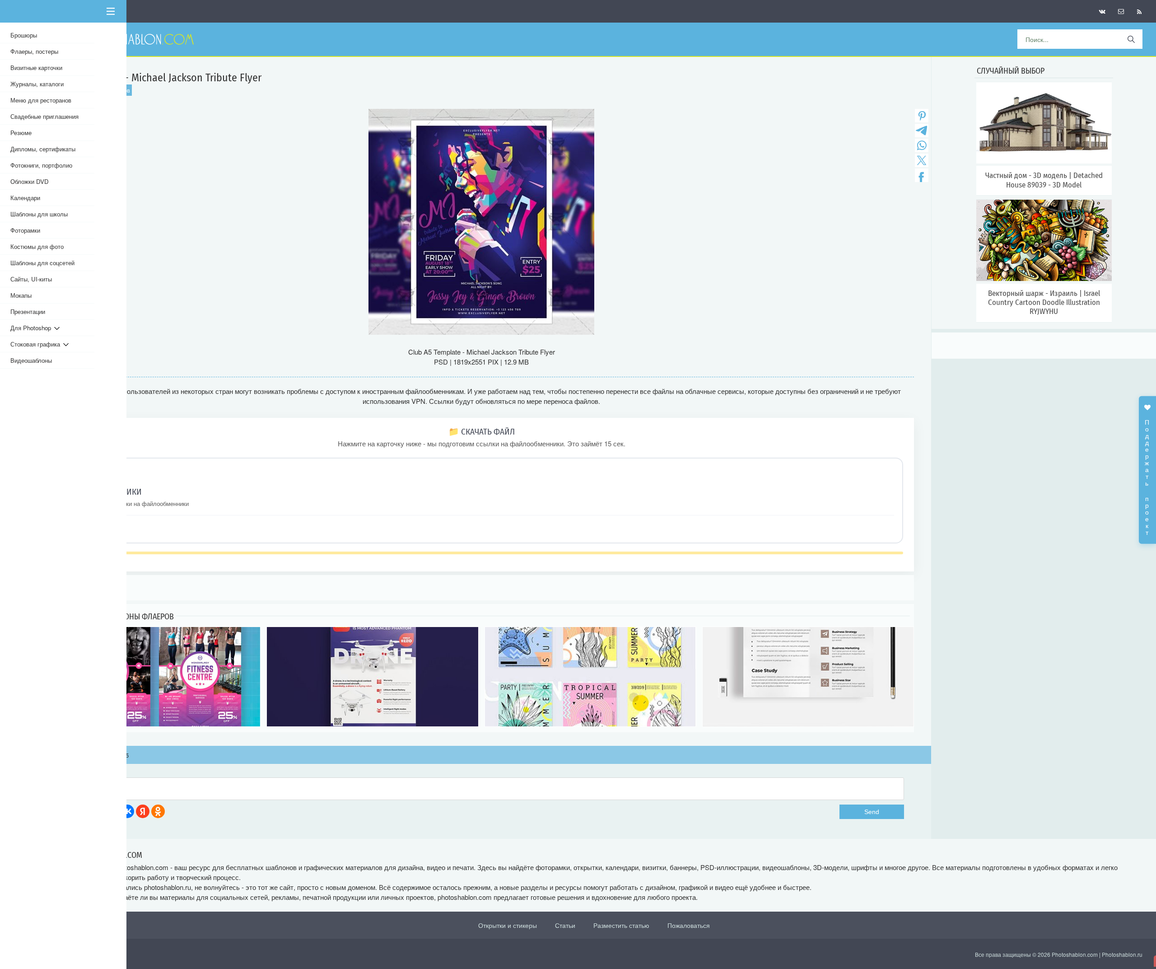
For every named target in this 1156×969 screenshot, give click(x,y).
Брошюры (23, 35)
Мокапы (21, 295)
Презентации (27, 311)
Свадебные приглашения (44, 116)
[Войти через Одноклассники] (158, 811)
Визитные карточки (36, 67)
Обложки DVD (29, 181)
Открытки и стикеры (507, 925)
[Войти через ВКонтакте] (127, 811)
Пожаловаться (688, 925)
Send (871, 811)
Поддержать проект (1147, 472)
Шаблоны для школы (39, 214)
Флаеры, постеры (34, 51)
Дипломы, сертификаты (42, 149)
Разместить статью (621, 925)
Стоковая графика (36, 344)
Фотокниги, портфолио (41, 165)
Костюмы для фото (37, 246)
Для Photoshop (32, 327)
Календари (25, 197)
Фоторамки (25, 230)
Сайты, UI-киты (31, 279)
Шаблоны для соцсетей (42, 262)
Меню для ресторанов (40, 100)
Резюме (21, 132)
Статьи (565, 925)
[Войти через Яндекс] (142, 811)
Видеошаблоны (31, 360)
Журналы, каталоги (37, 84)
